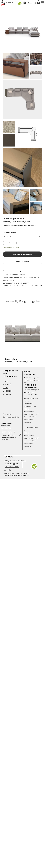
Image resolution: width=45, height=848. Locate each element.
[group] (22, 336)
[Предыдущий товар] (1, 332)
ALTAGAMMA (10, 3)
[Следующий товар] (43, 332)
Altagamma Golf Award (15, 460)
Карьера (7, 394)
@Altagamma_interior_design (16, 473)
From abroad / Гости (7, 384)
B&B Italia (9, 457)
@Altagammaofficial (11, 417)
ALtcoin (7, 470)
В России (7, 391)
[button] (38, 2)
